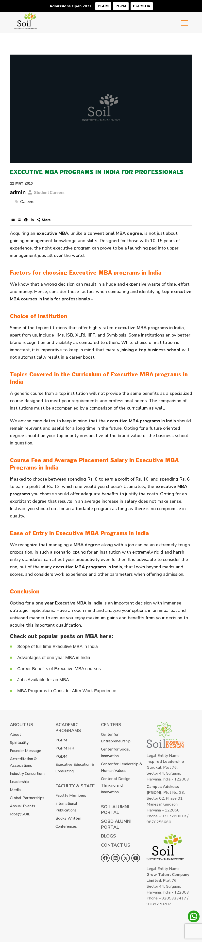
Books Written (68, 818)
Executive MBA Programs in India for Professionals (97, 172)
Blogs (108, 836)
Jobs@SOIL (20, 814)
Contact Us (115, 845)
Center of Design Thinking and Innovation (115, 785)
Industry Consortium (27, 773)
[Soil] (25, 16)
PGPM (121, 6)
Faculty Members (70, 795)
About (15, 734)
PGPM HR (64, 748)
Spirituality (19, 742)
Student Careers (49, 193)
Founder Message (25, 750)
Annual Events (22, 806)
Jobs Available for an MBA (43, 679)
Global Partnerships (27, 798)
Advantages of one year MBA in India (53, 657)
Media (15, 790)
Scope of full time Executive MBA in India (57, 646)
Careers (27, 202)
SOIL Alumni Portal (115, 809)
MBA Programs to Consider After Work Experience (66, 690)
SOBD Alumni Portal (116, 824)
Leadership (19, 781)
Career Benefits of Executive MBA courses (59, 668)
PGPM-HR (141, 6)
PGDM (103, 6)
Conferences (66, 826)
